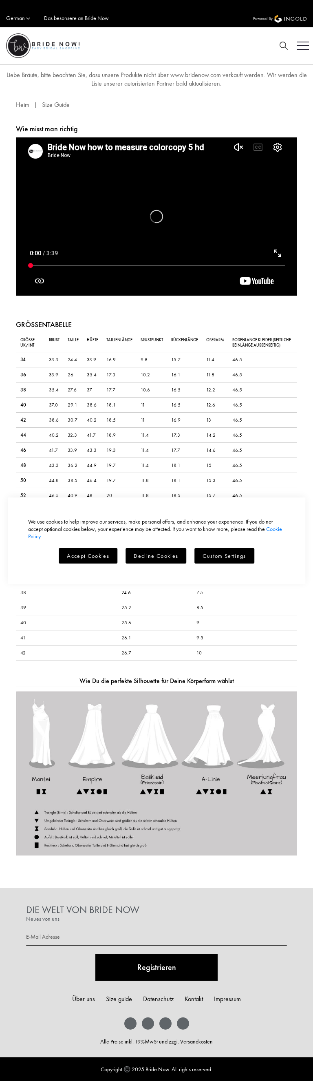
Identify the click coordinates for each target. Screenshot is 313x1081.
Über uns (83, 999)
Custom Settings (224, 555)
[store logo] (39, 45)
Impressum (227, 999)
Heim (23, 104)
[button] (18, 18)
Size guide (119, 999)
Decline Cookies (156, 555)
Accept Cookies (88, 555)
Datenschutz (158, 999)
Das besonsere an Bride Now (76, 18)
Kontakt (194, 999)
